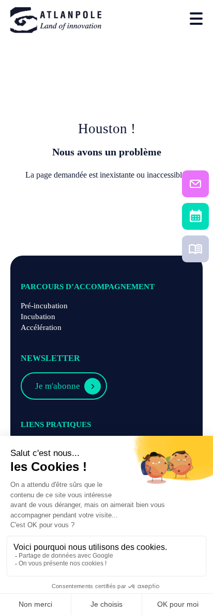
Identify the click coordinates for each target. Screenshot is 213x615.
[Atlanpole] (55, 21)
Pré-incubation (44, 306)
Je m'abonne (57, 386)
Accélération (41, 327)
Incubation (38, 316)
